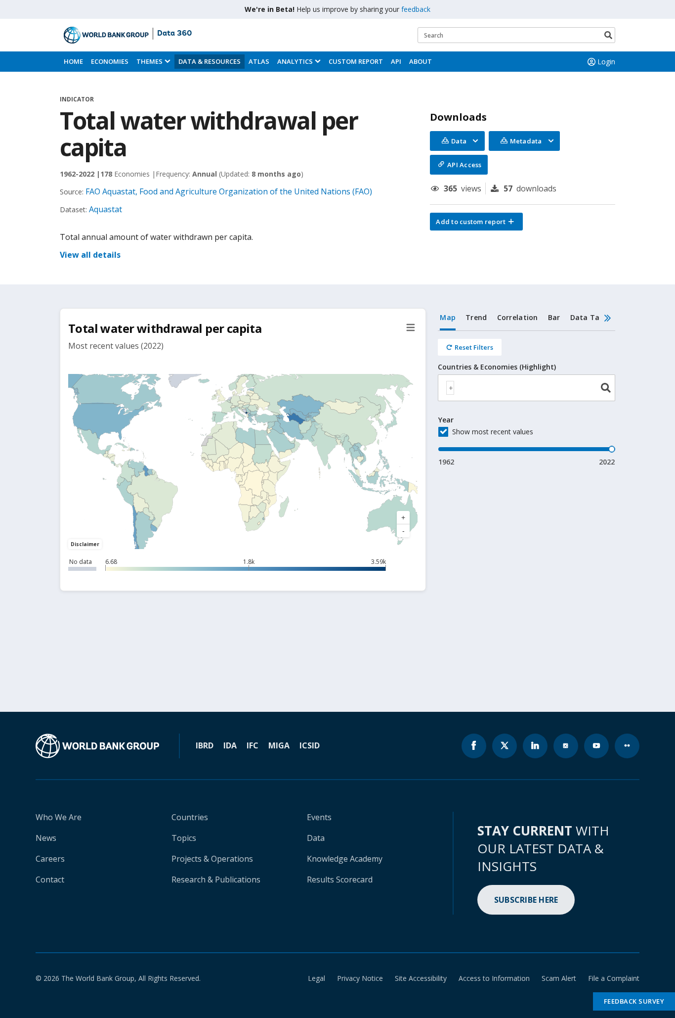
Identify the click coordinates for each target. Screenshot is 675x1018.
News (46, 838)
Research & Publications (215, 879)
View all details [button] (90, 254)
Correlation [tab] (517, 317)
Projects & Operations (212, 858)
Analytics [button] (295, 61)
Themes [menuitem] (149, 61)
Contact (50, 879)
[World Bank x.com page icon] (504, 746)
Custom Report (356, 61)
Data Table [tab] (590, 317)
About (420, 61)
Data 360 (174, 34)
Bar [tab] (554, 317)
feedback (415, 9)
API (396, 61)
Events (319, 817)
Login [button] (606, 61)
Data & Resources (209, 61)
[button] (476, 222)
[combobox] (526, 387)
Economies (109, 61)
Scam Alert (559, 978)
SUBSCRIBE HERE (526, 899)
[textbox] (450, 388)
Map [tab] (448, 317)
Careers (50, 858)
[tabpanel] (526, 398)
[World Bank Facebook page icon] (474, 746)
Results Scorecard (340, 879)
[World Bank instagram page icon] (566, 746)
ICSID (309, 745)
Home (73, 61)
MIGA (279, 745)
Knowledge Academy (344, 858)
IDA (230, 745)
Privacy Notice (360, 978)
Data (316, 838)
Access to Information (494, 978)
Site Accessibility (421, 978)
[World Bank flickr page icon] (627, 746)
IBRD (204, 745)
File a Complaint (613, 978)
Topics (183, 838)
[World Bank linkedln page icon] (535, 746)
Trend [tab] (476, 317)
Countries (189, 817)
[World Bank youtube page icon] (596, 746)
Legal (316, 978)
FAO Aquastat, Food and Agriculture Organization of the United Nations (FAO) (228, 191)
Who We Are (59, 817)
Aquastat (105, 209)
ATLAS (259, 61)
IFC (252, 745)
